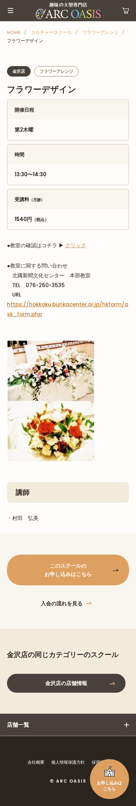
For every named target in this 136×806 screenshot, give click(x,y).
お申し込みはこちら (109, 786)
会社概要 (36, 762)
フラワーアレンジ (100, 32)
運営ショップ (125, 10)
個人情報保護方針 (68, 762)
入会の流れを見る (62, 603)
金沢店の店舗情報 (66, 683)
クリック (75, 245)
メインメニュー (10, 10)
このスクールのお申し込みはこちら (68, 570)
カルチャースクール (51, 32)
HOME (14, 32)
